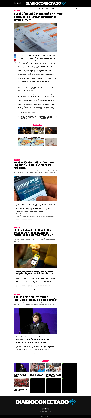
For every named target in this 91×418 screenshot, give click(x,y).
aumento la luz (30, 112)
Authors (50, 411)
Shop (43, 411)
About (46, 411)
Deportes (47, 8)
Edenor (35, 112)
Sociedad (52, 8)
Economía (43, 8)
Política (38, 8)
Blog (40, 411)
